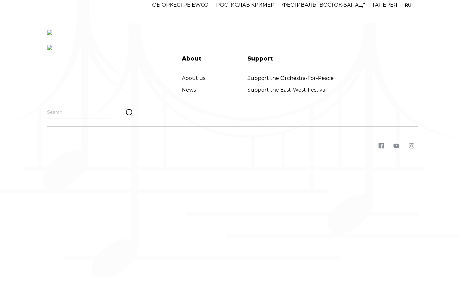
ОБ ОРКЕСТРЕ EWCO (180, 5)
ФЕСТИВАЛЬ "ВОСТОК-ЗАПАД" (323, 5)
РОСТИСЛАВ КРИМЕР (245, 5)
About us (193, 78)
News (189, 90)
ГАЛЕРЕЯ (385, 5)
